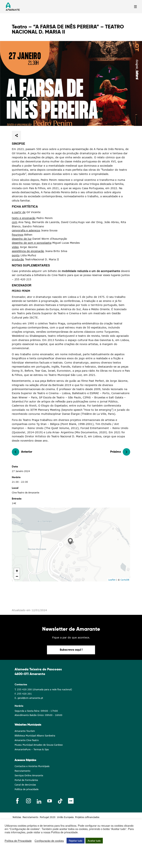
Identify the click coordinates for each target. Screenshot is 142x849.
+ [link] (17, 571)
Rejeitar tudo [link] (75, 840)
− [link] (17, 576)
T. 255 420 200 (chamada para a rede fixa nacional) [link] (43, 689)
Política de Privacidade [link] (18, 840)
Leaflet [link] (111, 579)
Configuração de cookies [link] (49, 840)
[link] (71, 83)
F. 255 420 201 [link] (23, 693)
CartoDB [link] (125, 579)
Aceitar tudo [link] (94, 840)
